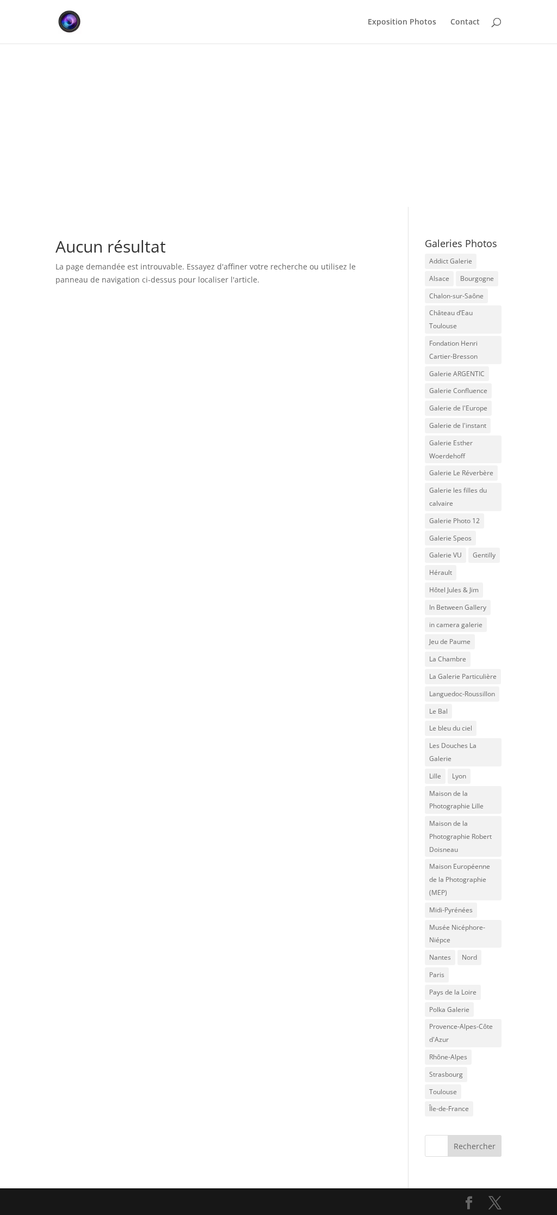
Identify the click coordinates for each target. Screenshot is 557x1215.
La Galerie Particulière (463, 676)
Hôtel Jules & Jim (454, 589)
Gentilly (484, 555)
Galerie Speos (450, 538)
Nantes (440, 957)
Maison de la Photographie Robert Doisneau (460, 836)
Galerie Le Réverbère (461, 472)
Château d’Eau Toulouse (451, 319)
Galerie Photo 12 (454, 520)
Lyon (459, 776)
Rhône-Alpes (448, 1056)
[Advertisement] (278, 125)
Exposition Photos (402, 22)
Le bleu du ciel (450, 728)
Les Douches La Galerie (452, 752)
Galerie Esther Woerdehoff (451, 449)
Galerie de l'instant (457, 425)
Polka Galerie (449, 1009)
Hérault (440, 572)
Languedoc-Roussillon (462, 693)
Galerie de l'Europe (458, 408)
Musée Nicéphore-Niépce (457, 934)
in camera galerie (455, 624)
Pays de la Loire (452, 992)
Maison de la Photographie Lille (456, 800)
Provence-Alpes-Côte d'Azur (461, 1033)
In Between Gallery (457, 607)
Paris (436, 974)
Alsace (439, 278)
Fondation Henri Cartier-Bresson (453, 350)
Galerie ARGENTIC (457, 373)
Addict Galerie (450, 261)
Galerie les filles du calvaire (458, 497)
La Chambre (447, 659)
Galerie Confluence (458, 390)
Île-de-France (449, 1108)
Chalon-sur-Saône (456, 295)
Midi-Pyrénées (451, 910)
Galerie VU (445, 555)
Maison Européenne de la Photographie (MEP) (459, 879)
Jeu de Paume (450, 641)
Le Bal (438, 711)
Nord (469, 957)
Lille (435, 776)
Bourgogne (477, 278)
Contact (465, 22)
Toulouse (443, 1091)
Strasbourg (446, 1074)
